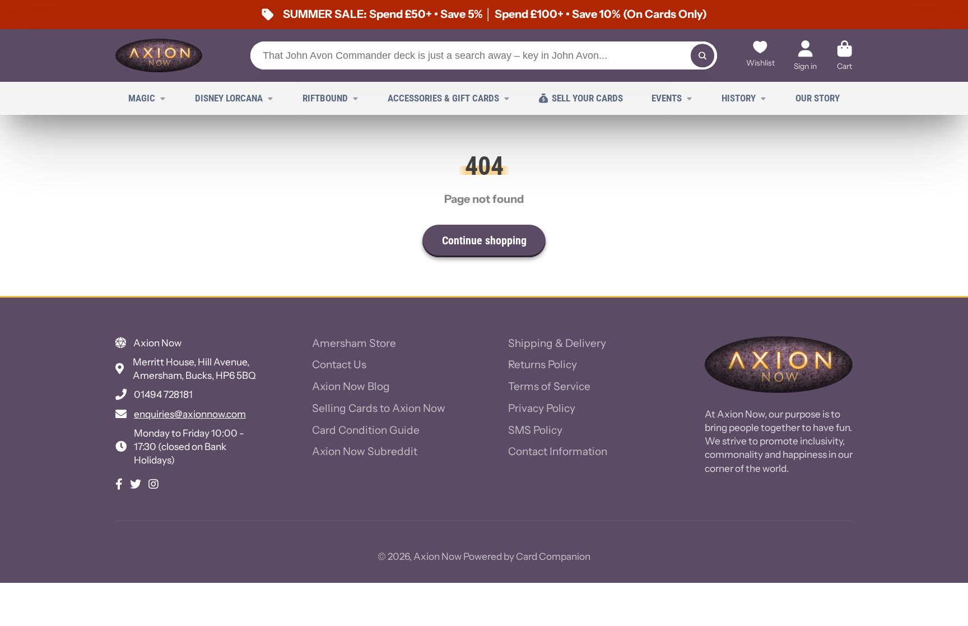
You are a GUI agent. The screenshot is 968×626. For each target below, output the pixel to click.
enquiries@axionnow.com (190, 414)
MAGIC (141, 98)
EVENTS (666, 98)
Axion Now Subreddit (364, 451)
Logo (158, 55)
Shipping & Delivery (557, 343)
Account (805, 55)
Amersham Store (354, 343)
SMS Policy (535, 430)
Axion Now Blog (351, 386)
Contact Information (557, 451)
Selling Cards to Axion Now (378, 408)
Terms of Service (549, 386)
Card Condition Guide (366, 430)
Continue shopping (484, 240)
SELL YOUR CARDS (587, 98)
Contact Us (339, 364)
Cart (844, 55)
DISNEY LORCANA (229, 98)
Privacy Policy (541, 408)
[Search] (702, 55)
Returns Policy (542, 364)
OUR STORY (817, 98)
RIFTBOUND (325, 98)
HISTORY (739, 98)
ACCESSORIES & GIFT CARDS (443, 98)
